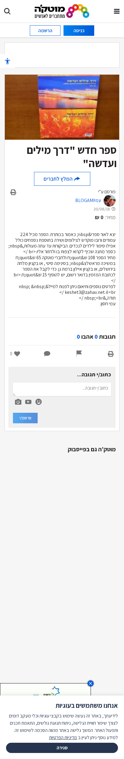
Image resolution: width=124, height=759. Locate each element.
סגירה (62, 748)
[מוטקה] (62, 10)
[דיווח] (79, 353)
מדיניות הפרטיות (63, 737)
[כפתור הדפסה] (111, 353)
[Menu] (117, 11)
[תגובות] (47, 353)
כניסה (79, 30)
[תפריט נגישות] (7, 61)
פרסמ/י (25, 418)
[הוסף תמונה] (18, 401)
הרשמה (45, 30)
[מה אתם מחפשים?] (7, 11)
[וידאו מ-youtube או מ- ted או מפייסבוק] (28, 402)
